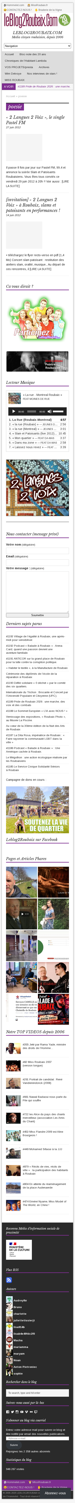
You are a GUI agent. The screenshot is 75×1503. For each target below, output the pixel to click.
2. (33, 424)
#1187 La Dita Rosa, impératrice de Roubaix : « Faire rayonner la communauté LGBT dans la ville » (35, 739)
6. (33, 442)
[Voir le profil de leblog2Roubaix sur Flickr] (31, 1412)
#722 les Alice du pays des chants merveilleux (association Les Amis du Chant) (44, 1118)
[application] (37, 411)
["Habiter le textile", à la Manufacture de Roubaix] (21, 945)
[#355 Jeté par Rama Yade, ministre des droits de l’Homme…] (13, 1051)
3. (33, 429)
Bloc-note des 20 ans (33, 54)
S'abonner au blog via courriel (26, 1420)
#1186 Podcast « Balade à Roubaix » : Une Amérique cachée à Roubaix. (33, 750)
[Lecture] (14, 411)
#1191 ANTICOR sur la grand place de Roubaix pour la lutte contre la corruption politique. (35, 660)
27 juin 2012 (13, 127)
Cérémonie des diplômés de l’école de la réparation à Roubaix (31, 675)
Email (17, 556)
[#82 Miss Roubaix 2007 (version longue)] (13, 1069)
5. (31, 438)
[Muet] (50, 411)
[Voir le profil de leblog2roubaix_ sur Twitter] (12, 1412)
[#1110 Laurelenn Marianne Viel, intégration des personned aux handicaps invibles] (53, 913)
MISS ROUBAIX (15, 80)
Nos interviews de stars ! (42, 73)
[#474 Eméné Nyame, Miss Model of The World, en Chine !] (13, 1208)
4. (33, 433)
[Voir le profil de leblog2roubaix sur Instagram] (17, 1412)
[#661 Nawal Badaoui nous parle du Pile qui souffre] (13, 1104)
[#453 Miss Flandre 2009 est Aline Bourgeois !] (13, 1139)
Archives (44, 67)
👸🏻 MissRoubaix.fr (37, 5)
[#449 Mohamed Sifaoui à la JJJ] (13, 1156)
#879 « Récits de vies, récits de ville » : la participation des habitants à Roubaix (45, 1170)
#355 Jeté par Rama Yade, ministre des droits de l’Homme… (44, 1046)
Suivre (14, 1445)
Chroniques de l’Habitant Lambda (25, 60)
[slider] (59, 411)
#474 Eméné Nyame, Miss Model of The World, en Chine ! (44, 1203)
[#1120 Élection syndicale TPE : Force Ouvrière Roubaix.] (21, 977)
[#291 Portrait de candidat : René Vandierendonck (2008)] (13, 1086)
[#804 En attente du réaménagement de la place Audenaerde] (13, 1191)
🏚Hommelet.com (14, 5)
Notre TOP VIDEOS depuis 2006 (35, 1032)
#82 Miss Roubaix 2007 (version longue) (37, 1063)
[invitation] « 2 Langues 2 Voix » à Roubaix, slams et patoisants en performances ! (33, 205)
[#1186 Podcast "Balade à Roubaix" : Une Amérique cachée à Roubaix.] (53, 1009)
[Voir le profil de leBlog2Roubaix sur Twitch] (36, 1412)
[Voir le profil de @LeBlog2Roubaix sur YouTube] (22, 1412)
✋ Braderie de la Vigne (48, 10)
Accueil (9, 54)
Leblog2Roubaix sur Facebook (32, 839)
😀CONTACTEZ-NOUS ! (18, 10)
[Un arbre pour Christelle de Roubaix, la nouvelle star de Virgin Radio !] (21, 1008)
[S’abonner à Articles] (9, 1280)
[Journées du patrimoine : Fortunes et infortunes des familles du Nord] (21, 913)
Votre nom (20, 544)
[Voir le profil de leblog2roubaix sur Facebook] (7, 1412)
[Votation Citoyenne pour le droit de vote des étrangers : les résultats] (53, 945)
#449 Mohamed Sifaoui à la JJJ (42, 1149)
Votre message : (25, 568)
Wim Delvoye (13, 73)
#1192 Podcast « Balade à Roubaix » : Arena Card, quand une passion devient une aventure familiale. (34, 649)
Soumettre (37, 615)
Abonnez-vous (55, 1493)
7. (33, 447)
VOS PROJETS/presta (19, 67)
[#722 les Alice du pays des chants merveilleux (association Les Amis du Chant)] (13, 1121)
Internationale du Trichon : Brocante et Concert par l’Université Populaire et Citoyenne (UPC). (37, 694)
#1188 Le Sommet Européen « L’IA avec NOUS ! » (37, 710)
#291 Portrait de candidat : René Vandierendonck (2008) (42, 1081)
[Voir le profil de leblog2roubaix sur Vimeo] (26, 1412)
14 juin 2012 (13, 215)
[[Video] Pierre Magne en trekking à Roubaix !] (21, 882)
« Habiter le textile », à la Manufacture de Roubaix (37, 667)
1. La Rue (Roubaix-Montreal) (30, 419)
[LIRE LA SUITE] (40, 269)
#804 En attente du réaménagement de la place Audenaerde (44, 1185)
